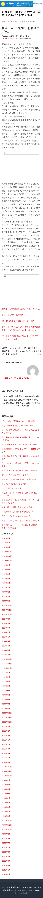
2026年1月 (6, 547)
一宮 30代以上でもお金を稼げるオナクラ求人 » (31, 351)
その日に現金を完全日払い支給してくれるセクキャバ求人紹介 (21, 404)
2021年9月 (6, 780)
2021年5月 (6, 798)
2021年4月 (6, 802)
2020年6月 (6, 847)
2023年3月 (6, 699)
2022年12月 (7, 713)
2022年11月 (7, 717)
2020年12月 (7, 820)
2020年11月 (7, 825)
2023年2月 (6, 704)
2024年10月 (7, 614)
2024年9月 (6, 619)
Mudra (37, 890)
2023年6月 (6, 686)
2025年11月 (7, 556)
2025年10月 (7, 560)
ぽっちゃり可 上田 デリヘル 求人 (15, 475)
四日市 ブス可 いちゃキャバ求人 (16, 516)
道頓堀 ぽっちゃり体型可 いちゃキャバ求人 (20, 520)
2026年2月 (6, 542)
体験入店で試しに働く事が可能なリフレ (18, 511)
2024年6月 (6, 632)
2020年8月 (6, 838)
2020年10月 (7, 829)
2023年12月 (7, 659)
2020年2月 (6, 865)
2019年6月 (6, 870)
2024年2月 (6, 650)
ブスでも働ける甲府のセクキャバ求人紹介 (21, 396)
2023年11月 (7, 663)
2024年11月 (7, 610)
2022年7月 (6, 735)
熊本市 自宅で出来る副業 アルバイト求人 (21, 308)
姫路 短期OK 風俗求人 (13, 315)
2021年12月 (7, 766)
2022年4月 (6, 749)
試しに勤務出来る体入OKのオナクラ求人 (21, 399)
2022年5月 (6, 744)
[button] (39, 12)
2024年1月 (6, 655)
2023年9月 (6, 672)
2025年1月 (6, 601)
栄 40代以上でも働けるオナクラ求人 (18, 321)
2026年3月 (6, 538)
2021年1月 (6, 816)
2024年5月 (6, 637)
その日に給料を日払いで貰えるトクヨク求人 (20, 470)
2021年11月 (7, 771)
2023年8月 (6, 677)
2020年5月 (6, 852)
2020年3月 (6, 861)
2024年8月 (6, 623)
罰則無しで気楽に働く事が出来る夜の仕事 (19, 479)
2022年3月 (6, 753)
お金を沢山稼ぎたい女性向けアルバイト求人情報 (17, 13)
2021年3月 (6, 807)
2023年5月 (6, 690)
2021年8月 (6, 784)
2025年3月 (6, 592)
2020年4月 (6, 856)
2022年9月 (6, 726)
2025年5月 (6, 583)
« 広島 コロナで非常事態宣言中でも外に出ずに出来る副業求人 (11, 351)
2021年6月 (6, 793)
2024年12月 (7, 605)
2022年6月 (6, 740)
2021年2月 (6, 811)
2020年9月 (6, 834)
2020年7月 (6, 843)
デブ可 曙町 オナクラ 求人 (12, 488)
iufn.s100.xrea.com (16, 378)
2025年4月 (6, 587)
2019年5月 (6, 874)
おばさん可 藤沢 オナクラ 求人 (14, 484)
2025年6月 (6, 578)
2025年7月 (6, 574)
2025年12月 (7, 551)
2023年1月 (6, 708)
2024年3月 (6, 646)
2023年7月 (6, 681)
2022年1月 (6, 762)
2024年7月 (6, 628)
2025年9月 (6, 565)
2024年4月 (6, 641)
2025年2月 (6, 596)
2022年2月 (6, 758)
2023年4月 (6, 695)
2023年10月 (7, 668)
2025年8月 (6, 569)
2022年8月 (6, 731)
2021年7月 (6, 789)
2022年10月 (7, 722)
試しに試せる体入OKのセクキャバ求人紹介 (19, 444)
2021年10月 (7, 775)
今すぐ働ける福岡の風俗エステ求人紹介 (18, 507)
